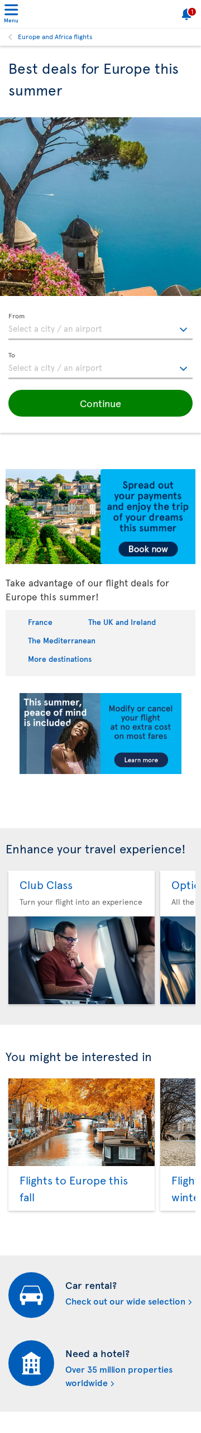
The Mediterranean (61, 640)
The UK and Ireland (122, 622)
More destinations (60, 658)
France (40, 622)
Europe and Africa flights (55, 36)
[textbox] (100, 326)
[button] (100, 403)
